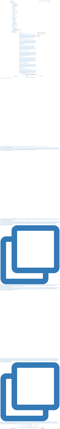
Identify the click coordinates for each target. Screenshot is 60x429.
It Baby (14, 15)
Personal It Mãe (14, 19)
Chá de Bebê (14, 8)
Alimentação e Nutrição (15, 12)
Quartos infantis (14, 10)
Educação (14, 14)
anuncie (34, 424)
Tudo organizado (15, 22)
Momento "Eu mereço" (15, 5)
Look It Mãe (14, 18)
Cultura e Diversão (15, 13)
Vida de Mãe (13, 2)
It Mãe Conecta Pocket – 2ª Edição (17, 29)
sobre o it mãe (22, 424)
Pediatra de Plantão (15, 17)
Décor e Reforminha (15, 23)
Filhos (12, 11)
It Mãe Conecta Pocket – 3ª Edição (17, 30)
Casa (12, 20)
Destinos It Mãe (14, 24)
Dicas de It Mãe (14, 3)
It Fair (13, 27)
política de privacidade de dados (28, 424)
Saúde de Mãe (14, 6)
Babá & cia (14, 21)
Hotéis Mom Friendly (15, 25)
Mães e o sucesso (15, 4)
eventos (12, 26)
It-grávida (13, 7)
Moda (13, 9)
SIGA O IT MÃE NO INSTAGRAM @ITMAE (30, 77)
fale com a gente (37, 424)
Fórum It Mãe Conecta (15, 28)
